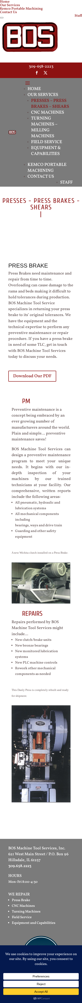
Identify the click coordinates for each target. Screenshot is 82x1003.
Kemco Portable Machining (21, 8)
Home (34, 89)
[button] (1, 17)
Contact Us (8, 12)
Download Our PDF (32, 376)
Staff (78, 15)
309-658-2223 (41, 66)
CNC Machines (47, 113)
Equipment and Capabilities (33, 923)
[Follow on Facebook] (36, 72)
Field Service (46, 142)
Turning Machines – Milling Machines (44, 127)
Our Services (10, 5)
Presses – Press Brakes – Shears (50, 104)
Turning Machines (26, 911)
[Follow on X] (45, 72)
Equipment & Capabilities (46, 151)
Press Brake (21, 900)
